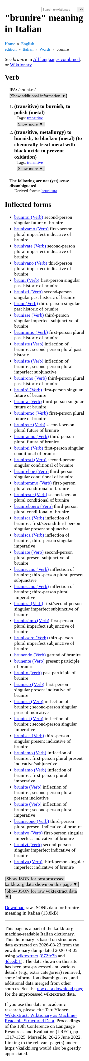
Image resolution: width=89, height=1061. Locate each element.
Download (14, 907)
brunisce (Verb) (29, 735)
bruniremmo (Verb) (33, 482)
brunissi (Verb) (28, 603)
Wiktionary (21, 64)
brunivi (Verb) (28, 844)
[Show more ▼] (31, 124)
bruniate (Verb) (29, 552)
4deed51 (13, 961)
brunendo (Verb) (30, 654)
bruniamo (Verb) (30, 752)
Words (45, 49)
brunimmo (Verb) (31, 332)
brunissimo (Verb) (31, 620)
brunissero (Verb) (31, 637)
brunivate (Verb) (30, 245)
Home (10, 43)
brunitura (49, 190)
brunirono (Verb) (30, 378)
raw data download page (60, 988)
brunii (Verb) (26, 280)
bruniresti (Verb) (30, 459)
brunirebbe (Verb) (31, 471)
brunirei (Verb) (28, 448)
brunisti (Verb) (28, 291)
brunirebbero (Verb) (33, 506)
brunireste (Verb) (30, 494)
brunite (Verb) (28, 787)
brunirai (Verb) (28, 217)
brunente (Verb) (29, 661)
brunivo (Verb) (28, 832)
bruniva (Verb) (28, 861)
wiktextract (27, 955)
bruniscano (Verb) (31, 569)
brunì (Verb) (26, 303)
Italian (28, 49)
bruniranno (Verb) (31, 436)
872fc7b (49, 955)
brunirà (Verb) (28, 401)
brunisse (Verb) (29, 315)
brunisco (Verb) (29, 684)
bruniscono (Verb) (31, 821)
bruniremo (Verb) (31, 413)
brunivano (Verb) (30, 263)
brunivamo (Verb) (31, 228)
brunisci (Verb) (28, 701)
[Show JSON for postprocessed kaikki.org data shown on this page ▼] (42, 881)
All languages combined (56, 59)
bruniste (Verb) (28, 343)
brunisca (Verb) (29, 517)
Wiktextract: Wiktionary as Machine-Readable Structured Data (41, 1018)
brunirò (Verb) (28, 389)
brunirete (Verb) (29, 424)
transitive (35, 118)
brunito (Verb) (28, 672)
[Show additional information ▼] (38, 95)
